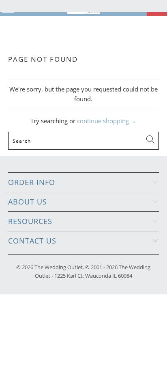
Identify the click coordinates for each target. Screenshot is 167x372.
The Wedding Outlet (58, 267)
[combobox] (83, 141)
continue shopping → (107, 121)
